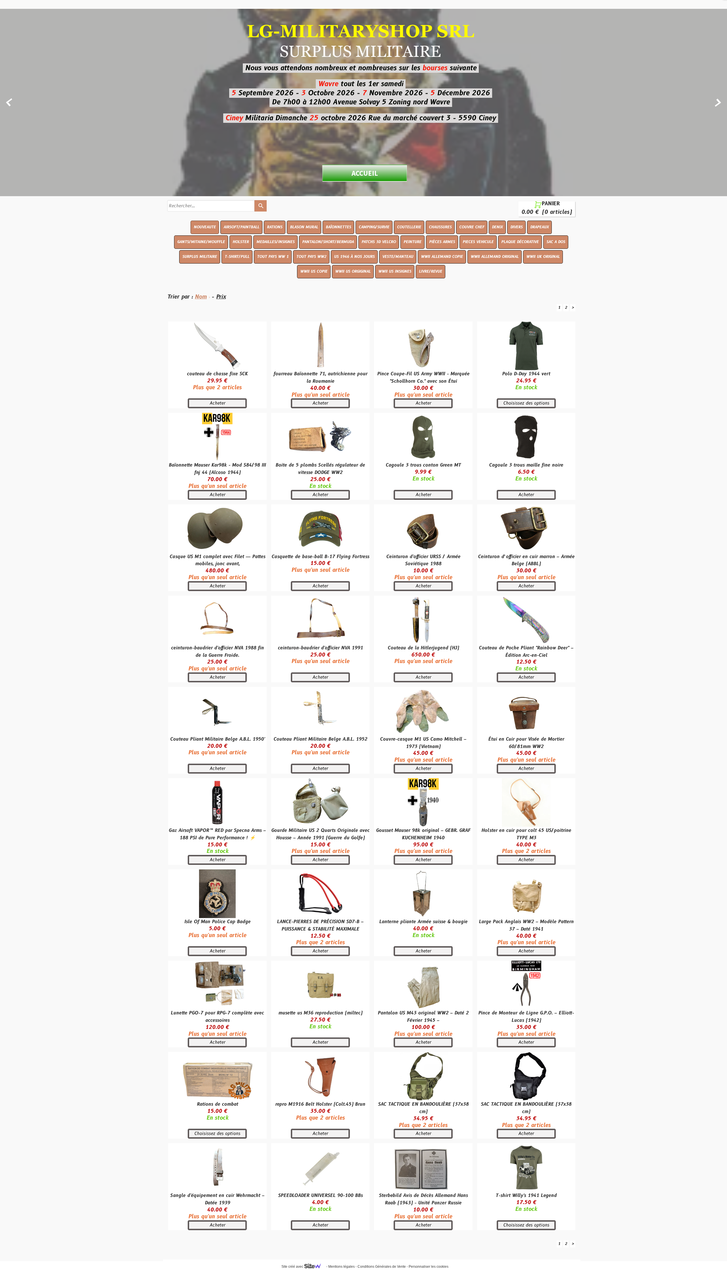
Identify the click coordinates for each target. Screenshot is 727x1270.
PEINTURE (412, 242)
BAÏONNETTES (338, 227)
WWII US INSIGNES (394, 271)
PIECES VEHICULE (478, 242)
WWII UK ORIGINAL (543, 256)
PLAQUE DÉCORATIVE (520, 242)
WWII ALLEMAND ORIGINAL (495, 256)
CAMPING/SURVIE (374, 227)
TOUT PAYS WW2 (311, 256)
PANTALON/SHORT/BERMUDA (328, 242)
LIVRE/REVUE (430, 271)
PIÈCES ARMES (442, 242)
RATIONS (274, 227)
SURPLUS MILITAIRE (199, 256)
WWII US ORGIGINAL (353, 271)
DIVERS (516, 227)
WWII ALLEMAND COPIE (442, 256)
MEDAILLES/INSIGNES (275, 242)
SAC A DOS (555, 242)
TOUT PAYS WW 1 (273, 256)
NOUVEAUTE (205, 227)
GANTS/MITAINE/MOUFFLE (201, 242)
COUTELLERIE (409, 227)
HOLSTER (241, 242)
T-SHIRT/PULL (237, 256)
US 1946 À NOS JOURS (354, 256)
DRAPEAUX (539, 227)
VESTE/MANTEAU (397, 256)
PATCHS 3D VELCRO (379, 242)
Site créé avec (292, 1267)
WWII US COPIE (313, 271)
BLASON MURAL (304, 227)
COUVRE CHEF (471, 227)
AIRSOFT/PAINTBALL (241, 227)
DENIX (497, 227)
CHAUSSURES (440, 227)
